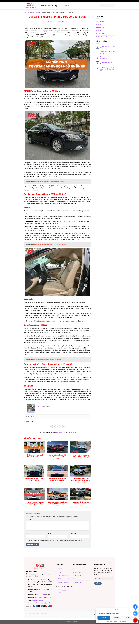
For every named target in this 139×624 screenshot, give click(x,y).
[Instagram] (29, 416)
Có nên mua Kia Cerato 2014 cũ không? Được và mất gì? (34, 503)
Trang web (73, 533)
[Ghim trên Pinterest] (60, 426)
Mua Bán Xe (99, 30)
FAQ (102, 1)
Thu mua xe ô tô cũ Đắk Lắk (107, 47)
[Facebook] (27, 416)
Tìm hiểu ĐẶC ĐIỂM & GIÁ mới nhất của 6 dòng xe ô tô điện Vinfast (80, 480)
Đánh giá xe (78, 579)
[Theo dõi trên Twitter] (41, 606)
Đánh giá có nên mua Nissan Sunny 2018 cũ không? (57, 503)
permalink (73, 432)
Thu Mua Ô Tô (100, 34)
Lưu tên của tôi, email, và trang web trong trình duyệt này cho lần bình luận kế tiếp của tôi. (55, 540)
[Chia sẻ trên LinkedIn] (63, 426)
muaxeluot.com (39, 600)
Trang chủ (27, 13)
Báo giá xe (78, 575)
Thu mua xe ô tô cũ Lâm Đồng (106, 57)
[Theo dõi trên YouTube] (51, 606)
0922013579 (43, 589)
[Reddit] (31, 416)
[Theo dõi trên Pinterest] (46, 606)
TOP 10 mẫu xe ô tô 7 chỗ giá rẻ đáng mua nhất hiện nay (57, 456)
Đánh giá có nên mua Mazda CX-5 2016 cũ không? (34, 456)
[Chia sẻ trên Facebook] (51, 426)
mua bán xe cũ (50, 346)
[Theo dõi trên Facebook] (34, 606)
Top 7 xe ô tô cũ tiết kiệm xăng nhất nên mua (80, 503)
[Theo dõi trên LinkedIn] (49, 606)
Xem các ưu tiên (130, 618)
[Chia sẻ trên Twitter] (54, 426)
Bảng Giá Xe (100, 21)
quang (65, 21)
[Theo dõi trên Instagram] (37, 606)
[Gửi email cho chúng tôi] (44, 606)
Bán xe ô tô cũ (63, 593)
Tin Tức (65, 6)
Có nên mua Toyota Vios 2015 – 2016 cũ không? (81, 456)
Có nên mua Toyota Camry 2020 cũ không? (34, 479)
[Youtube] (33, 416)
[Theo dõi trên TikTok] (39, 606)
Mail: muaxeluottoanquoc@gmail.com (31, 1)
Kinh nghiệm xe (79, 582)
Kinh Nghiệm (100, 27)
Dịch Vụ (57, 6)
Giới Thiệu (51, 6)
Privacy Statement (122, 621)
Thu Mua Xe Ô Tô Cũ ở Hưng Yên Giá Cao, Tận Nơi (107, 69)
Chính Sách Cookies (112, 621)
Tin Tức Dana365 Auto (103, 37)
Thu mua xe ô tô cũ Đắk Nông (107, 52)
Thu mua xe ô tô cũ (65, 590)
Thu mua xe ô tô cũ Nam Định (106, 63)
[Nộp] (113, 5)
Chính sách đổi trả (80, 572)
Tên (27, 533)
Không (116, 618)
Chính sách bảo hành (81, 569)
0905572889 (40, 594)
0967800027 (40, 597)
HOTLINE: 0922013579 (109, 1)
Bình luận (29, 519)
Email (50, 533)
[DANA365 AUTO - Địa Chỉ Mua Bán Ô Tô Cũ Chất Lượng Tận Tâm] (30, 5)
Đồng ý (103, 618)
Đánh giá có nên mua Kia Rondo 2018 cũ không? (57, 479)
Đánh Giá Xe (35, 13)
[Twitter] (36, 416)
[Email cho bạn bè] (57, 426)
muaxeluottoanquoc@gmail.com (42, 603)
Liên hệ (72, 6)
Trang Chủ (43, 6)
